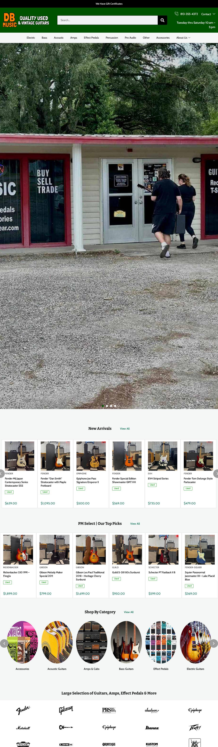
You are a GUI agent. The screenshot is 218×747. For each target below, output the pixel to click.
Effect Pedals (91, 37)
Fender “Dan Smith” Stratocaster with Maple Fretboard (53, 482)
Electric (31, 37)
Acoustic (59, 37)
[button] (103, 406)
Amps (73, 37)
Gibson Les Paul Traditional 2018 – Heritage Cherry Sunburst (90, 576)
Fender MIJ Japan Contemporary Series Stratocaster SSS (16, 482)
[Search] (162, 20)
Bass (44, 37)
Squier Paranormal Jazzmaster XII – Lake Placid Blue (200, 576)
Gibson (44, 567)
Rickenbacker (10, 567)
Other (146, 37)
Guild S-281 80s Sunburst (126, 572)
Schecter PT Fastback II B (162, 572)
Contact (206, 14)
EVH (150, 473)
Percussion (112, 37)
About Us (181, 37)
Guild (115, 567)
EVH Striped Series (158, 478)
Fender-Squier (193, 567)
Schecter (154, 567)
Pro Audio (130, 37)
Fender (9, 473)
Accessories (163, 37)
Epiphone (81, 473)
